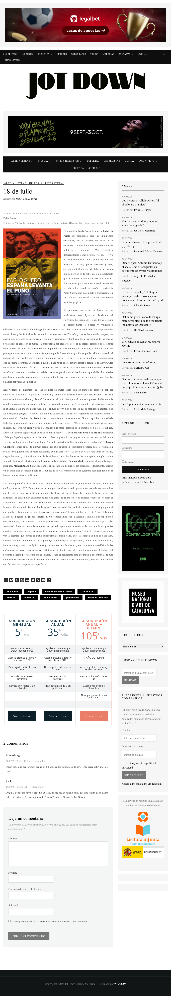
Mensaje (12, 838)
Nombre (12, 872)
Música (129, 160)
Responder (39, 761)
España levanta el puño (58, 591)
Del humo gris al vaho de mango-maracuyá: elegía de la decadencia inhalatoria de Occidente (142, 321)
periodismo (72, 597)
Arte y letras (20, 160)
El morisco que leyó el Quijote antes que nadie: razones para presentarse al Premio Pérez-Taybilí (143, 296)
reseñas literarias (98, 597)
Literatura (54, 183)
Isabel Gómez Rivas (26, 198)
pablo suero (50, 597)
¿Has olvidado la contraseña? (137, 477)
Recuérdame (129, 461)
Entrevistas (112, 160)
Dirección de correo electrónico (24, 889)
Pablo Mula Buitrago (145, 409)
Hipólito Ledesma (143, 330)
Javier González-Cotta (145, 351)
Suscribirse (22, 716)
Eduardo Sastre (142, 305)
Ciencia (43, 160)
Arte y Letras (15, 183)
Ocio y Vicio (146, 160)
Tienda (94, 54)
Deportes (93, 160)
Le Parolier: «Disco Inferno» (139, 362)
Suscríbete (149, 482)
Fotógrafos (78, 54)
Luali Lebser (140, 392)
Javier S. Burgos (142, 209)
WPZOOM (120, 983)
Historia (36, 183)
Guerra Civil (87, 591)
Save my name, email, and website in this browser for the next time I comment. (50, 921)
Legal (141, 54)
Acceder (28, 54)
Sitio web (13, 905)
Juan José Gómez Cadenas (148, 251)
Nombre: (126, 730)
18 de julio (13, 591)
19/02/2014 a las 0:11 (17, 786)
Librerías (108, 54)
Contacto (124, 54)
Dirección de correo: (132, 746)
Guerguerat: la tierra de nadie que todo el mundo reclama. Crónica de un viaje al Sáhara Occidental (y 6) (142, 383)
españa (32, 591)
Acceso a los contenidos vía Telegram (141, 783)
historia (11, 597)
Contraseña (127, 447)
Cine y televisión (67, 160)
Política (78, 167)
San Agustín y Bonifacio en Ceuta (141, 404)
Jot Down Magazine (144, 230)
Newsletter (12, 60)
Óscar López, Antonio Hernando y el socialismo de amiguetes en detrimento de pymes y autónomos (142, 267)
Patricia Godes (141, 367)
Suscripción (11, 54)
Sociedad (94, 167)
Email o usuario (129, 433)
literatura (29, 597)
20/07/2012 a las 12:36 (18, 761)
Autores (62, 54)
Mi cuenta (43, 54)
